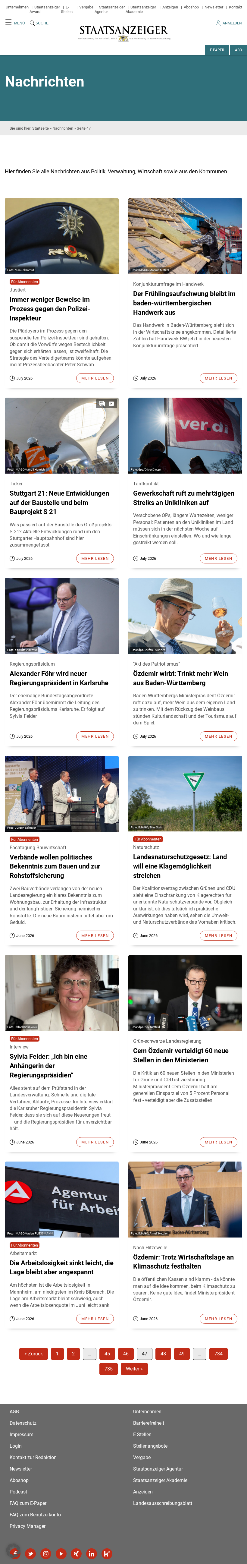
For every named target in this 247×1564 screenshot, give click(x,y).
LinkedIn (91, 1553)
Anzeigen (170, 7)
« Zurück (33, 1354)
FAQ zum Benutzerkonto (35, 1515)
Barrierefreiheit (148, 1423)
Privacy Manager (27, 1526)
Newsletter (214, 7)
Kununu (107, 1553)
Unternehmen (17, 7)
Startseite (40, 128)
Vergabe (86, 7)
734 (218, 1354)
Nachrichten (62, 128)
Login (16, 1446)
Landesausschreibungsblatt (162, 1503)
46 (126, 1354)
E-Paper (217, 50)
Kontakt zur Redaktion (33, 1457)
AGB (14, 1411)
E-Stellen (67, 9)
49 (182, 1354)
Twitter (30, 1553)
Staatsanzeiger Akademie (141, 9)
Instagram (45, 1553)
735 (109, 1369)
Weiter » (134, 1369)
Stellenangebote (150, 1446)
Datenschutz (23, 1423)
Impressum (21, 1434)
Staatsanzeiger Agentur (158, 1469)
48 (163, 1354)
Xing (76, 1553)
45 (107, 1354)
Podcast (18, 1492)
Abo (238, 50)
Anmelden (232, 23)
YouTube (61, 1553)
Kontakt (235, 7)
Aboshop (191, 7)
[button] (13, 1550)
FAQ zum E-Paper (28, 1503)
